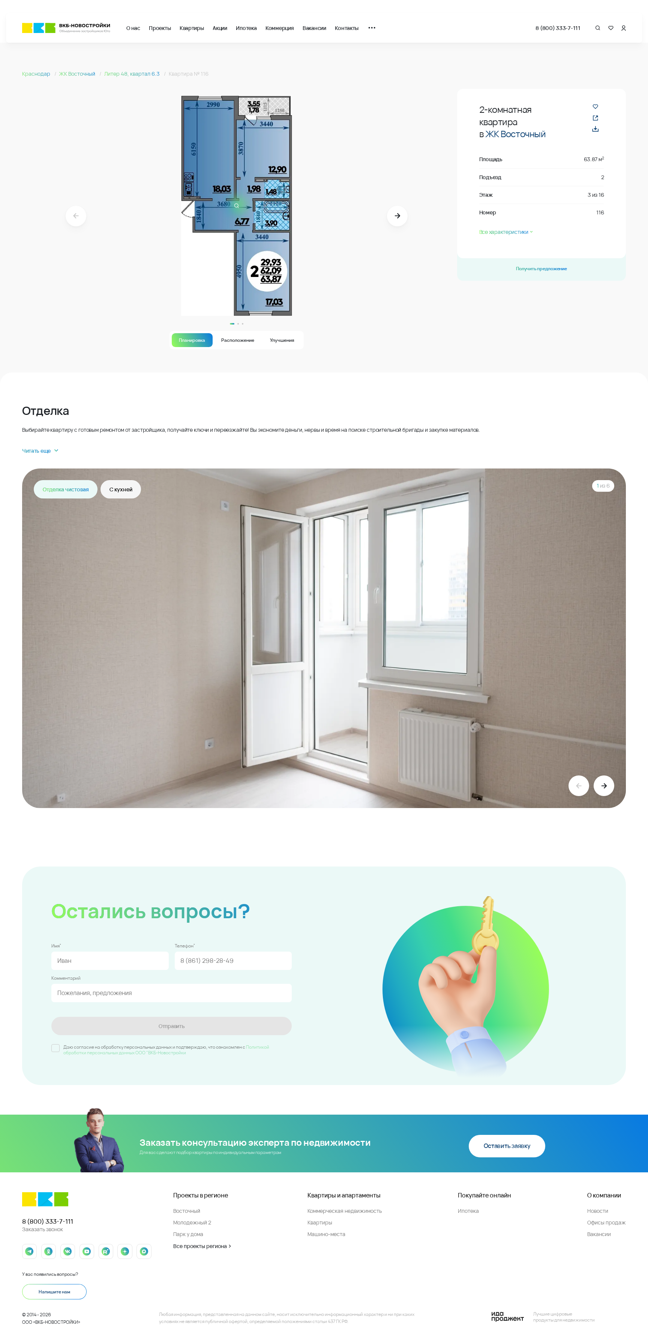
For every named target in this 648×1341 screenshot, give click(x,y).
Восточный (186, 1210)
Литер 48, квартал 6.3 (132, 73)
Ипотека (246, 27)
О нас (133, 27)
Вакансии (314, 27)
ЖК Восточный (77, 73)
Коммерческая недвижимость (345, 1210)
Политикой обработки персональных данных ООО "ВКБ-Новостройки (166, 1050)
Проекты (160, 27)
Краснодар (36, 73)
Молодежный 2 (192, 1222)
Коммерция (280, 27)
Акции (220, 27)
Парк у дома (188, 1234)
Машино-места (326, 1234)
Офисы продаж (606, 1222)
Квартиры (192, 27)
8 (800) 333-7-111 (558, 27)
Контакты (346, 27)
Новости (597, 1210)
